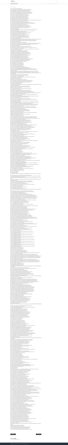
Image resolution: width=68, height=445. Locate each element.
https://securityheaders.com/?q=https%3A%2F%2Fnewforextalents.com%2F (18, 301)
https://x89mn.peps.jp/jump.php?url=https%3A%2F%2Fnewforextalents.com (19, 283)
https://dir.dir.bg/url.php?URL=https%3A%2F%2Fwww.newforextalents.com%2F (19, 211)
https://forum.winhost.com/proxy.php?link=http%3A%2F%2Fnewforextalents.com (19, 37)
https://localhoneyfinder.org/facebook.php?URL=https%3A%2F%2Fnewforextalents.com (20, 382)
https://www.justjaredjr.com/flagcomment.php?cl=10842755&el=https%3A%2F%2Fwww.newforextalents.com (22, 23)
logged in (14, 439)
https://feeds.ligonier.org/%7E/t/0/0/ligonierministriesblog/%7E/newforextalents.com (19, 356)
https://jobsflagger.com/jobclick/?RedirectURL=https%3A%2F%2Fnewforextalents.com (20, 408)
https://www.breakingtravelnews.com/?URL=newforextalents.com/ (17, 108)
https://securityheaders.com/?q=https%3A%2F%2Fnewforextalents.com (18, 302)
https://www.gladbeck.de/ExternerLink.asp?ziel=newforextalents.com (18, 33)
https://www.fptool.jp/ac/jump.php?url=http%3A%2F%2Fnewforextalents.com (19, 403)
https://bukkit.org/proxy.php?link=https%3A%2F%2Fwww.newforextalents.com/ (19, 311)
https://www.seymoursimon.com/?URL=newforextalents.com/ (17, 222)
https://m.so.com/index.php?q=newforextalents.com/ (16, 8)
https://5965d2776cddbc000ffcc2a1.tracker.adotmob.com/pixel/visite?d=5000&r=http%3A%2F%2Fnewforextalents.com (23, 94)
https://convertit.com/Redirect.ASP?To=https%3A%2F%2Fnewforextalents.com (19, 335)
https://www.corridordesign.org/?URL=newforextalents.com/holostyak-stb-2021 (19, 202)
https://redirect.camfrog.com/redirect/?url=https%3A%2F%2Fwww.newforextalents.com (20, 300)
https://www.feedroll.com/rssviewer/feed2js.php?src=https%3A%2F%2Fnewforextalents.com (20, 285)
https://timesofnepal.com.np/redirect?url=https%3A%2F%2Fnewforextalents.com (19, 420)
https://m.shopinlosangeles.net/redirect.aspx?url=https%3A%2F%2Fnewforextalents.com (20, 413)
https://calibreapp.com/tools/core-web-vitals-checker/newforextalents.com (18, 42)
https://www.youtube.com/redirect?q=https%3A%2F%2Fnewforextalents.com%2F (19, 357)
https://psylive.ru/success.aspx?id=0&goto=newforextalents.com (17, 321)
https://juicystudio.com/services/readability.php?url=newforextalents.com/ (18, 31)
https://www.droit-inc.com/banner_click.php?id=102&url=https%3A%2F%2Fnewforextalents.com (21, 271)
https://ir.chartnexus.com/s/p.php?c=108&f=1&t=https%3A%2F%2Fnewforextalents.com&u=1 (21, 296)
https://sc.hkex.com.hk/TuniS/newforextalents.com (16, 353)
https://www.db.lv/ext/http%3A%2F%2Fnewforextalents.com (17, 64)
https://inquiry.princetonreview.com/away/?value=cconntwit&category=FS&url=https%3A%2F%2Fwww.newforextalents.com (24, 281)
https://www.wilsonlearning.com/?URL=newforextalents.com (17, 170)
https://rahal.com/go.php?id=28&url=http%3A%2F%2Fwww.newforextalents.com (19, 57)
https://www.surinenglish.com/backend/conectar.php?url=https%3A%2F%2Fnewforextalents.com (21, 334)
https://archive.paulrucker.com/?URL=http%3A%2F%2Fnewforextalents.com (19, 74)
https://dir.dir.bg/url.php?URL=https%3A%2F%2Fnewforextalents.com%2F (18, 212)
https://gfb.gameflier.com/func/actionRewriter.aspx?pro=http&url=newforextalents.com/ (20, 52)
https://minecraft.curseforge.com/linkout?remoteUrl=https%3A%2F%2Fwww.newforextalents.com (21, 216)
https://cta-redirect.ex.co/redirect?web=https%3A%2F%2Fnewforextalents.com (19, 292)
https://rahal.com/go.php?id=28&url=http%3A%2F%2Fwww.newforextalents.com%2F (20, 55)
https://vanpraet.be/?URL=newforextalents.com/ (15, 41)
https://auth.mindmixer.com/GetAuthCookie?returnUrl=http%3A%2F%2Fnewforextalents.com (21, 46)
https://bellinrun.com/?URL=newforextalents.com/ (16, 319)
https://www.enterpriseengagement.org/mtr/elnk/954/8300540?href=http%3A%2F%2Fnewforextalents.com (22, 136)
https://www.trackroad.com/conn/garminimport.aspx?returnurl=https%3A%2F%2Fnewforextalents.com (21, 386)
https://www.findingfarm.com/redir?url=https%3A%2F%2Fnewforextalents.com (19, 417)
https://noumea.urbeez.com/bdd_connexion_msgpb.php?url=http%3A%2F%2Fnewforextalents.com (21, 221)
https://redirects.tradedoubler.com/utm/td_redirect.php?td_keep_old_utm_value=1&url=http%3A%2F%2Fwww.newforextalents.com (25, 257)
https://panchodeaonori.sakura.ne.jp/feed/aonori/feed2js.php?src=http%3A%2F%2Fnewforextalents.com (22, 286)
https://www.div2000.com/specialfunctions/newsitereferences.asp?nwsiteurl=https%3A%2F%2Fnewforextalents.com (23, 418)
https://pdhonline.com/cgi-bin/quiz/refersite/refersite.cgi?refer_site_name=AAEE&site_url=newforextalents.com (22, 106)
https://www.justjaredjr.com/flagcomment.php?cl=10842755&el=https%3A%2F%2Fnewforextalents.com (22, 22)
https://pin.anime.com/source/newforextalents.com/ (16, 344)
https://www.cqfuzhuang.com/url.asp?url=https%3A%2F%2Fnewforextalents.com (19, 419)
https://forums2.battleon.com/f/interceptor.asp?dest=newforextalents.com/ (18, 159)
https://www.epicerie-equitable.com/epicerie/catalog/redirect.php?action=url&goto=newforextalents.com (22, 330)
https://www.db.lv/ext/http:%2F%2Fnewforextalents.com (16, 65)
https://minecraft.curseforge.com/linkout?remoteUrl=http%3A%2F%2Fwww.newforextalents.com (21, 215)
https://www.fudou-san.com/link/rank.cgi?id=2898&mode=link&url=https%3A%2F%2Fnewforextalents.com (22, 401)
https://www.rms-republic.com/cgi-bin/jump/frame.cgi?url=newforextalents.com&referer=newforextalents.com (22, 349)
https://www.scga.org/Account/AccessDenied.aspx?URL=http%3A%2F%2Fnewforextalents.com (21, 229)
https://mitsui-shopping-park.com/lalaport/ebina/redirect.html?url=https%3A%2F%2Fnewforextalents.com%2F (22, 325)
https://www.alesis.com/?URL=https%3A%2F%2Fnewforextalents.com (18, 250)
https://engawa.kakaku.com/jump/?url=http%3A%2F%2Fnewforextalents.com (19, 19)
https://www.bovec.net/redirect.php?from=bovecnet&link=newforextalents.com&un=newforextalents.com (22, 126)
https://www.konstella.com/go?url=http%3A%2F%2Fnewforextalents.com (18, 297)
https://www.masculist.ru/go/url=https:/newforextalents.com (17, 295)
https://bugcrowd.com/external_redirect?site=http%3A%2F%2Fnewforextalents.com (19, 329)
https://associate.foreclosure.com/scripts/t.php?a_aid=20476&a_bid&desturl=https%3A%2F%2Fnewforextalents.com (23, 47)
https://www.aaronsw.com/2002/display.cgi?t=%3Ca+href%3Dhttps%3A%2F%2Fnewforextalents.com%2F (22, 351)
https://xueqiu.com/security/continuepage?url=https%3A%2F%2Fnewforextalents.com (20, 267)
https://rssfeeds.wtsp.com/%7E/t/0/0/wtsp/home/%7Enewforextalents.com (18, 79)
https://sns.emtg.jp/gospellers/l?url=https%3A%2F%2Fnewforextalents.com (18, 186)
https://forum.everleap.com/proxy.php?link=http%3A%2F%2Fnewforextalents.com (19, 381)
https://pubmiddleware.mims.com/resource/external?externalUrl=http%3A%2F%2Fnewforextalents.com (22, 282)
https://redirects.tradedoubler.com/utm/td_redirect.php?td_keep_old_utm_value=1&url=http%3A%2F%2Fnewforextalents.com (24, 255)
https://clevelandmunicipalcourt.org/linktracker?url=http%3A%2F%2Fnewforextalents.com (20, 154)
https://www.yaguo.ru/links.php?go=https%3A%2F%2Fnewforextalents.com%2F (19, 146)
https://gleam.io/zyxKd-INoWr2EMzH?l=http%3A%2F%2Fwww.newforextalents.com (20, 121)
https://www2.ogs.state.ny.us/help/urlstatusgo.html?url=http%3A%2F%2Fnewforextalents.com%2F (21, 12)
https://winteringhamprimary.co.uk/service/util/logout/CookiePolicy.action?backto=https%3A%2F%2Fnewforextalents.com (24, 390)
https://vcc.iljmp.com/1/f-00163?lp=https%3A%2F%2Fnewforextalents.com (18, 206)
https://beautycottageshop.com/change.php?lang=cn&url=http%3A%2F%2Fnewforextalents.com (21, 405)
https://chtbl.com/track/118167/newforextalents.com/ (16, 150)
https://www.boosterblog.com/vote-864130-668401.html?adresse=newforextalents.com (20, 342)
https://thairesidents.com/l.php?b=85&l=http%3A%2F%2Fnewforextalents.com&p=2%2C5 (20, 90)
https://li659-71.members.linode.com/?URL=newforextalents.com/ (17, 182)
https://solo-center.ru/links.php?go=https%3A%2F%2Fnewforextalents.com (18, 395)
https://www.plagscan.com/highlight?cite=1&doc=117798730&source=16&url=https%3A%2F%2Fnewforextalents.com (23, 153)
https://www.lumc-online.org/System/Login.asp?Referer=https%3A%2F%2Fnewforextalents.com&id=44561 (22, 385)
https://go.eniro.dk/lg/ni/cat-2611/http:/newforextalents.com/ (17, 248)
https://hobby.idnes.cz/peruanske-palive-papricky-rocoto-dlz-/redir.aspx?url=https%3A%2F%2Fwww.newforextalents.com (24, 197)
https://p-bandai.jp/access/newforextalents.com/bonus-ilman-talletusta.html (18, 207)
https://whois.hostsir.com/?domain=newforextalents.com (16, 354)
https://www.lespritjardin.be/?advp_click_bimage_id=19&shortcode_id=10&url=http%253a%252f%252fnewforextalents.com (24, 396)
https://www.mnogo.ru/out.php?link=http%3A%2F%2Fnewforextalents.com (18, 137)
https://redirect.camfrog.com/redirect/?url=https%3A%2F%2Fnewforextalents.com (19, 299)
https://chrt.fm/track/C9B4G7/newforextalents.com (16, 262)
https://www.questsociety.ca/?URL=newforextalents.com (16, 219)
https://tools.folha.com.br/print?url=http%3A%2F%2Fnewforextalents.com (18, 24)
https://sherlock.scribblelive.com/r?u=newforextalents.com (16, 366)
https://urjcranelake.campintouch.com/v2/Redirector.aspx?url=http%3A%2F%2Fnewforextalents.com (21, 103)
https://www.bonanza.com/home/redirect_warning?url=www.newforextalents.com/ (19, 21)
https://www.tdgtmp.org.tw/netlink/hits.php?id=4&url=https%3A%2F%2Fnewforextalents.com (21, 398)
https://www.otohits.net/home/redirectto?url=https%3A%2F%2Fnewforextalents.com (19, 60)
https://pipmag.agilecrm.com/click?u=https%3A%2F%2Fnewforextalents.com (19, 315)
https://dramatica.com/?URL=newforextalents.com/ (16, 89)
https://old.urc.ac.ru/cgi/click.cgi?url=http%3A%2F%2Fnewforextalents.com (19, 109)
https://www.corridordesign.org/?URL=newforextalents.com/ (17, 203)
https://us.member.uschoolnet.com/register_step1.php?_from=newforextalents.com (19, 132)
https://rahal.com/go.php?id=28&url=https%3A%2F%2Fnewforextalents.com (19, 56)
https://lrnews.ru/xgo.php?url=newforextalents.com (16, 187)
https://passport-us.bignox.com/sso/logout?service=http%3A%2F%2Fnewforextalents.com (20, 145)
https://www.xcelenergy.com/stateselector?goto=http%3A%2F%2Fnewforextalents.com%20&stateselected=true (22, 333)
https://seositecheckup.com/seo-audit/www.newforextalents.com (17, 373)
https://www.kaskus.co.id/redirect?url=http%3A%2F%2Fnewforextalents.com (19, 14)
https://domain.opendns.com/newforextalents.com (15, 97)
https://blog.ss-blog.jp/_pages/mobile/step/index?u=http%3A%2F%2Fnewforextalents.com (20, 365)
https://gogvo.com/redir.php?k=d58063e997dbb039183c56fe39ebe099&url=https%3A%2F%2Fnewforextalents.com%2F (23, 69)
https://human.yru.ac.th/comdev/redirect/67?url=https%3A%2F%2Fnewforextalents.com (20, 328)
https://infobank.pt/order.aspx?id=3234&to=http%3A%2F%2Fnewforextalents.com (19, 428)
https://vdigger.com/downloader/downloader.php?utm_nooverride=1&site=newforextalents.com (21, 26)
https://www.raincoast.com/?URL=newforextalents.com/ (16, 318)
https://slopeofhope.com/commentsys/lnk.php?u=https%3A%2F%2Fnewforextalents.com (20, 272)
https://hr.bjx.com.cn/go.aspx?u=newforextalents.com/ (16, 249)
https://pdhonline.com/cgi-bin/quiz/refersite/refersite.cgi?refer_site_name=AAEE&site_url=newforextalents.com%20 (23, 107)
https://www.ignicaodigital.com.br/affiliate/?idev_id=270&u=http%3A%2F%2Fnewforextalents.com (21, 80)
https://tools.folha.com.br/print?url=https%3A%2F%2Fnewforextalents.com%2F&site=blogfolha (21, 340)
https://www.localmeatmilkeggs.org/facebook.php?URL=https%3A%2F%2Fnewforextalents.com (21, 429)
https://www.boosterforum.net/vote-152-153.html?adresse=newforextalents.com (19, 377)
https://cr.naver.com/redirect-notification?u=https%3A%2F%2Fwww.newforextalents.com (20, 142)
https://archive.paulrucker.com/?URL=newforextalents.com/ (17, 76)
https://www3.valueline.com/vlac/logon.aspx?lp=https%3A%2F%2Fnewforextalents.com (20, 98)
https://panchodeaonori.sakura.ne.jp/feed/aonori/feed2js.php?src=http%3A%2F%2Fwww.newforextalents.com (22, 287)
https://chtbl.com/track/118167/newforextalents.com (16, 149)
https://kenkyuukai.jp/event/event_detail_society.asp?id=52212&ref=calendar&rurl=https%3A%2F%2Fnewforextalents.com (24, 205)
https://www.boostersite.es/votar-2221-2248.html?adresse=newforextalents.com (19, 372)
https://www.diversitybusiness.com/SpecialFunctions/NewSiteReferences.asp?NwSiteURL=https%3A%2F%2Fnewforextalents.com (25, 118)
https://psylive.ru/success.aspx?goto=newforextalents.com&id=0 (17, 320)
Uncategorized (51, 3)
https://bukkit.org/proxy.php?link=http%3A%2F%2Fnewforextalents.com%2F (19, 309)
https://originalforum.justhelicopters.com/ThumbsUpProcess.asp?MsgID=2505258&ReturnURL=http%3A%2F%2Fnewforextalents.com (25, 92)
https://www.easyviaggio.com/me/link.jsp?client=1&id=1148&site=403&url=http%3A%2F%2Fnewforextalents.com (23, 268)
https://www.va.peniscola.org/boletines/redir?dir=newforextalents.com (18, 93)
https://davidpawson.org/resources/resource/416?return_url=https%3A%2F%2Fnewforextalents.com (21, 380)
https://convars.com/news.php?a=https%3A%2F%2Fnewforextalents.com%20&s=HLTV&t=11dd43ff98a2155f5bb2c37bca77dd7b (24, 252)
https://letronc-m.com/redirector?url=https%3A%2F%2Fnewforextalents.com (19, 208)
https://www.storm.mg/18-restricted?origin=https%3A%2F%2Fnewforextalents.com (19, 27)
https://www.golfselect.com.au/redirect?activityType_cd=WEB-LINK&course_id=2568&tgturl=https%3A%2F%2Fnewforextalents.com (25, 43)
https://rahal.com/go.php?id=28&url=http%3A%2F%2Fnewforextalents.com (18, 54)
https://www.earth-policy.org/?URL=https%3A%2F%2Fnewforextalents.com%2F (19, 362)
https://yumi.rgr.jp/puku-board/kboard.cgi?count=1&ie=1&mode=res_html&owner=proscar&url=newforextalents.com (23, 117)
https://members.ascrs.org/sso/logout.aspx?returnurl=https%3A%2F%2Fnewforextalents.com (20, 158)
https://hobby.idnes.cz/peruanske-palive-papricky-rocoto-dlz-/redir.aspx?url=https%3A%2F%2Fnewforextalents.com (23, 196)
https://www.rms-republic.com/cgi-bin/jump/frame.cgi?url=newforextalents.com (19, 348)
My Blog (12, 0)
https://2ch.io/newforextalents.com (14, 367)
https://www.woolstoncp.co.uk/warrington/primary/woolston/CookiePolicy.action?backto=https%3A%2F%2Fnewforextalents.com (24, 387)
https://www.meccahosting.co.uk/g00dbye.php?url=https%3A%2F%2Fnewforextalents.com (20, 391)
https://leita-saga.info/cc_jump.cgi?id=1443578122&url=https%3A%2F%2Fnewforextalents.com (21, 409)
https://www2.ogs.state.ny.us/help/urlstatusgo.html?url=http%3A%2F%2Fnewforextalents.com (20, 13)
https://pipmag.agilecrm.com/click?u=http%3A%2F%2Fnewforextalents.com (19, 314)
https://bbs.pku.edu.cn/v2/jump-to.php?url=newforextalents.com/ (17, 155)
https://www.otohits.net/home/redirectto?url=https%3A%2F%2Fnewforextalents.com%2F (20, 59)
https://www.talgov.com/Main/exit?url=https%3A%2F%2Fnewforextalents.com (19, 343)
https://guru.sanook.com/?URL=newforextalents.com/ (16, 144)
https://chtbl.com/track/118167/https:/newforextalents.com (16, 151)
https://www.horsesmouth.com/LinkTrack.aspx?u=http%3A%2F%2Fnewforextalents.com (20, 427)
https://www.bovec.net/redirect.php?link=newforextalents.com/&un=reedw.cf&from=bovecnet (20, 125)
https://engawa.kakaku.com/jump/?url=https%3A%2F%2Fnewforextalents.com (19, 17)
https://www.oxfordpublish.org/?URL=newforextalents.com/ (17, 135)
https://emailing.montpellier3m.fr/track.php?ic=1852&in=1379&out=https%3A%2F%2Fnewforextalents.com (22, 184)
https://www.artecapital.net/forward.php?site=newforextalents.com (17, 139)
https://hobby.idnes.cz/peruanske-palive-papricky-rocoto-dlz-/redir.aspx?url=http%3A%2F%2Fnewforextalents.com (23, 198)
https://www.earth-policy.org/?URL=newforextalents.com (16, 363)
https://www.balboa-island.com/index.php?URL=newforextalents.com (18, 394)
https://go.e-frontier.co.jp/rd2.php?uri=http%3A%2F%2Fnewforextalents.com (19, 183)
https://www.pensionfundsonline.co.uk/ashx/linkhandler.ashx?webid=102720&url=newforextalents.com (21, 168)
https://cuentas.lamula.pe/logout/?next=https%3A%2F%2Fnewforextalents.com (19, 220)
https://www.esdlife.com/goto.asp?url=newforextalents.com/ (17, 224)
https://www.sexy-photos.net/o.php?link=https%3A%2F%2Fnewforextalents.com (19, 399)
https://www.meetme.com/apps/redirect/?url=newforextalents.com (17, 352)
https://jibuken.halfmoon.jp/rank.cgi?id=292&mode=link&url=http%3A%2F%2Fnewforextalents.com (21, 273)
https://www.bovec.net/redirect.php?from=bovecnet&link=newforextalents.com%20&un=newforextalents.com (22, 127)
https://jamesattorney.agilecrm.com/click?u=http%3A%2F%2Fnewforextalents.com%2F (20, 316)
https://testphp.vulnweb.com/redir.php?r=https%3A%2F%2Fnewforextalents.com (19, 210)
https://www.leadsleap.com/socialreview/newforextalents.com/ (17, 269)
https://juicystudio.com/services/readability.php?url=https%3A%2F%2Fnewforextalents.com (20, 32)
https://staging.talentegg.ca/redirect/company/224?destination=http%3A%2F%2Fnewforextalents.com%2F (22, 191)
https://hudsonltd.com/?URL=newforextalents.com (16, 78)
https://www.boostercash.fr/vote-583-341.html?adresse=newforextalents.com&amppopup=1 (20, 370)
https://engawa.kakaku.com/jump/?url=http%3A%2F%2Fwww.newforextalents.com (19, 18)
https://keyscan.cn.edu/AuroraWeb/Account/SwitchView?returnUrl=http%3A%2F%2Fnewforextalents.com (22, 274)
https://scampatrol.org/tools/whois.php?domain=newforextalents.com (18, 375)
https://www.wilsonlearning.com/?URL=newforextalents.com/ (17, 169)
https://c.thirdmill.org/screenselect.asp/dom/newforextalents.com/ (17, 306)
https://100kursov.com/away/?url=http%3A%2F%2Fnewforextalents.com (18, 384)
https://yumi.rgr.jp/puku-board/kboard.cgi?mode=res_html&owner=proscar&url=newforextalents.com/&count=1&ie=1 (23, 116)
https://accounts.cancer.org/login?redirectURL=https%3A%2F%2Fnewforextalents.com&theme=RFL (21, 339)
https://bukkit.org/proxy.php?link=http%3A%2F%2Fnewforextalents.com (18, 310)
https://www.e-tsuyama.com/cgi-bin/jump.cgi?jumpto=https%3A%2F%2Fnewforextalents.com (20, 120)
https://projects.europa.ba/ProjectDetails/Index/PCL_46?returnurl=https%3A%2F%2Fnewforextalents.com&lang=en (23, 40)
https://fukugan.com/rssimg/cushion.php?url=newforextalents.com (17, 361)
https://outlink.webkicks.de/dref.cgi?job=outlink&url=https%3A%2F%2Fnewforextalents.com (20, 175)
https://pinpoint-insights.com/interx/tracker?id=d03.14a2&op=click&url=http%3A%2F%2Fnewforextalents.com (22, 404)
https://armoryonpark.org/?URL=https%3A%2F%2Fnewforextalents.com (18, 61)
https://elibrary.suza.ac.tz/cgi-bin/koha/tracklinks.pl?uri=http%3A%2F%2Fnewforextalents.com (21, 305)
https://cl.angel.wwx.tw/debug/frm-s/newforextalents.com (16, 347)
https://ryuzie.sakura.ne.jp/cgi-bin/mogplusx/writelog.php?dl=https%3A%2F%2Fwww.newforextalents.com (22, 290)
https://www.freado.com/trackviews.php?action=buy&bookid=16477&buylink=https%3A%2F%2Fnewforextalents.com (23, 99)
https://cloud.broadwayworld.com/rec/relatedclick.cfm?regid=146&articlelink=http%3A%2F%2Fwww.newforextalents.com (24, 104)
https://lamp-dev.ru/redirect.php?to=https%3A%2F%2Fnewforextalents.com (18, 414)
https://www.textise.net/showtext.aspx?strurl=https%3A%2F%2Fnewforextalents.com (19, 36)
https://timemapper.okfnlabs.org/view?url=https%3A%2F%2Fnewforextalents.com (19, 376)
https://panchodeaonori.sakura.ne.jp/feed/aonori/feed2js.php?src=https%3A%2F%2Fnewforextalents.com (22, 288)
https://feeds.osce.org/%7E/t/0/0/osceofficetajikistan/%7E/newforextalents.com (19, 415)
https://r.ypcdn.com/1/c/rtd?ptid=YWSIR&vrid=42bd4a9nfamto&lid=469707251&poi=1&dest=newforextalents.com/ (23, 217)
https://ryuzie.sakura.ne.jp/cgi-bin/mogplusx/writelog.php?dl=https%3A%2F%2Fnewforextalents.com (21, 291)
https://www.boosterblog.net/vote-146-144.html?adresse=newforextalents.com (19, 371)
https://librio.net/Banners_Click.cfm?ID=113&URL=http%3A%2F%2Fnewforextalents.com (20, 410)
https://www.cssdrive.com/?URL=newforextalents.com (16, 358)
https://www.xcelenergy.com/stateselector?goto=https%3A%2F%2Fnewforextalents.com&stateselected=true (22, 332)
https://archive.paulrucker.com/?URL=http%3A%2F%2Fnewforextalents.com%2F (19, 75)
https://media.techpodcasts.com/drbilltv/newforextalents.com (17, 264)
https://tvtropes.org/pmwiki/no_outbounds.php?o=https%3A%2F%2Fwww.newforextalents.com (21, 9)
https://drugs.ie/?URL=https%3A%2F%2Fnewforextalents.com (17, 66)
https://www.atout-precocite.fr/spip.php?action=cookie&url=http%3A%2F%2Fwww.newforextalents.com (22, 400)
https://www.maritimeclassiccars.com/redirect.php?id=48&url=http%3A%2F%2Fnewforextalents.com (21, 406)
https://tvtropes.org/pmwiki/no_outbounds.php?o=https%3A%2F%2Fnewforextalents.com (20, 10)
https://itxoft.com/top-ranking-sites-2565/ (15, 45)
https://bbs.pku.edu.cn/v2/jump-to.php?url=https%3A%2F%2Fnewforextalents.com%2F (20, 156)
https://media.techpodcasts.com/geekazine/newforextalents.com (17, 263)
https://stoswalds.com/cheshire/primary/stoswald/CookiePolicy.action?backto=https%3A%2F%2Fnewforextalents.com (23, 389)
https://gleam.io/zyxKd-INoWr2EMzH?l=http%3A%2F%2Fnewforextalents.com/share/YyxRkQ (21, 122)
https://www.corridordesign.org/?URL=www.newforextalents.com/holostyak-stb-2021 (19, 201)
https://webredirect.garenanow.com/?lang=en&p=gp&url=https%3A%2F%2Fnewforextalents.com (21, 277)
